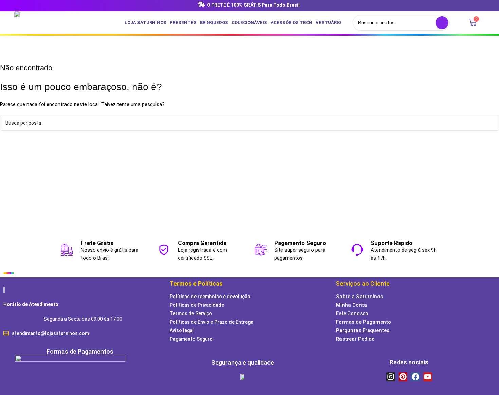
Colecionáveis (249, 22)
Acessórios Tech (291, 22)
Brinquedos (214, 22)
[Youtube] (427, 376)
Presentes (183, 22)
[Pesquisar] (442, 22)
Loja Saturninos (145, 22)
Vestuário (328, 22)
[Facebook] (415, 376)
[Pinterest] (403, 376)
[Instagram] (390, 376)
